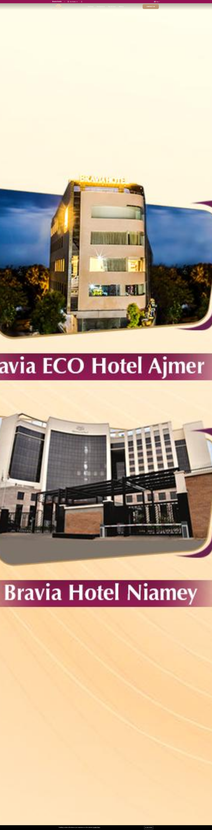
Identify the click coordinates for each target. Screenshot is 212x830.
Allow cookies (148, 827)
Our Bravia (90, 6)
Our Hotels (73, 1)
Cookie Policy (96, 827)
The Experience (101, 6)
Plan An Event (112, 6)
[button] (157, 2)
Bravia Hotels (57, 1)
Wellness (121, 6)
